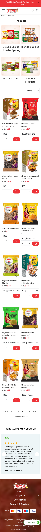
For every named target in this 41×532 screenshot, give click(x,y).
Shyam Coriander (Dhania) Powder (9, 334)
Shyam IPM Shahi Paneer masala (9, 386)
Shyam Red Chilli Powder (28, 125)
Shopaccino (25, 529)
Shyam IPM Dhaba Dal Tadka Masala (30, 177)
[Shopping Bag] (37, 10)
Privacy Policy (28, 525)
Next (37, 454)
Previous (4, 454)
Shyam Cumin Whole (10, 228)
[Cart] (16, 139)
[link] (33, 10)
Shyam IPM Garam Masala (9, 281)
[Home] (12, 10)
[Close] (38, 2)
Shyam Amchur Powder (27, 386)
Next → (35, 411)
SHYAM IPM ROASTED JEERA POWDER (10, 125)
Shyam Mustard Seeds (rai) (27, 334)
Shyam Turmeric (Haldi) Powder (28, 229)
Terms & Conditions (14, 525)
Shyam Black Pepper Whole (10, 177)
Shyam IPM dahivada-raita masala (27, 281)
